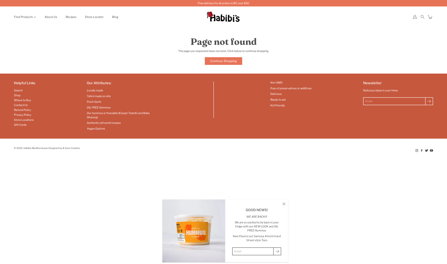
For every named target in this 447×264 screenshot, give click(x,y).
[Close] (284, 203)
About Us (51, 17)
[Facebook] (421, 150)
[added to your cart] (430, 17)
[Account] (415, 17)
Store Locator (94, 17)
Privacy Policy (22, 114)
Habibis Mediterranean (35, 148)
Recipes (71, 17)
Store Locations (24, 120)
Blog (115, 17)
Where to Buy (22, 100)
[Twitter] (426, 150)
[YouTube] (431, 150)
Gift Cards (20, 124)
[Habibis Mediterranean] (223, 17)
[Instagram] (416, 150)
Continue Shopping (223, 61)
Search (18, 90)
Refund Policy (22, 110)
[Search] (422, 17)
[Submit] (429, 101)
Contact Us (21, 105)
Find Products (23, 17)
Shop (17, 95)
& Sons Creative (71, 148)
